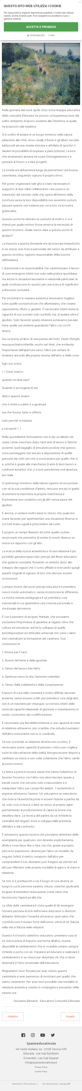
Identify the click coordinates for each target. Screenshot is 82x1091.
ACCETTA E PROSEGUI (41, 27)
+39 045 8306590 (47, 1053)
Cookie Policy (41, 1071)
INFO (52, 35)
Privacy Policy (41, 1067)
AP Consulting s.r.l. (31, 1083)
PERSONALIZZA (37, 35)
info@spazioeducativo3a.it (41, 1062)
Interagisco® (64, 1083)
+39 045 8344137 (48, 1058)
